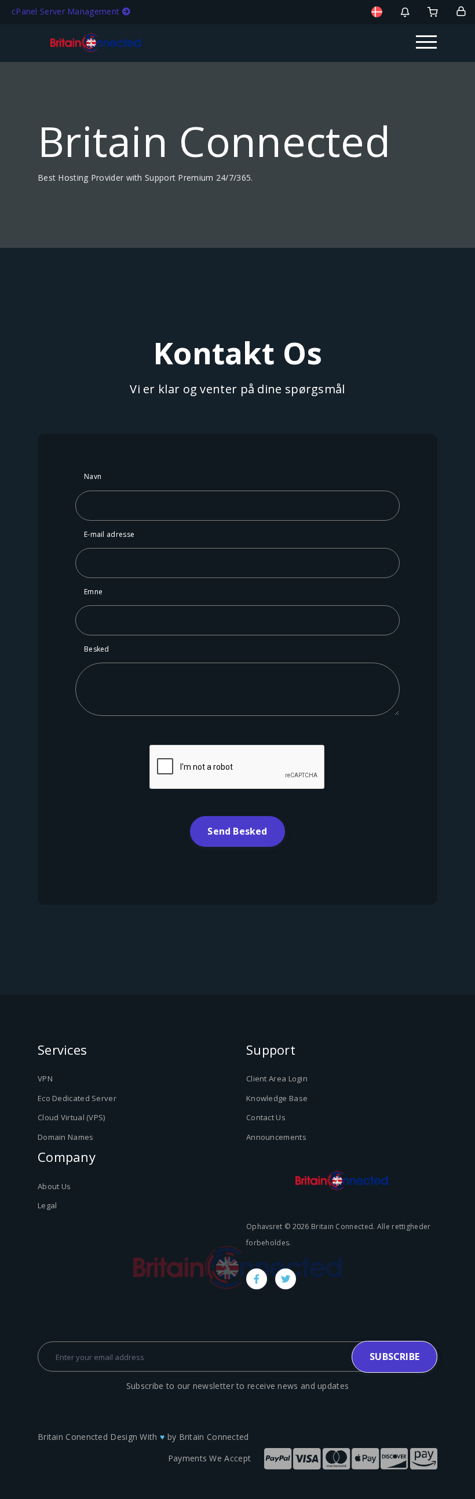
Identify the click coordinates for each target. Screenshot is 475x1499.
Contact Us (266, 1117)
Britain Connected (214, 1436)
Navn (92, 476)
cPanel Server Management (67, 11)
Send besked (237, 831)
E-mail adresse (109, 534)
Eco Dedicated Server (77, 1098)
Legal (47, 1205)
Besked (96, 649)
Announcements (276, 1137)
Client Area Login (277, 1078)
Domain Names (66, 1137)
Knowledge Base (277, 1098)
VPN (45, 1078)
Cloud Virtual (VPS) (71, 1117)
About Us (54, 1186)
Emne (93, 592)
